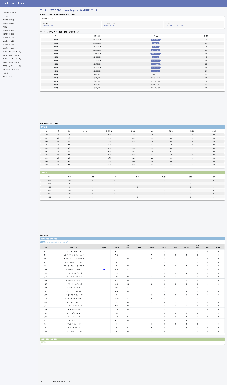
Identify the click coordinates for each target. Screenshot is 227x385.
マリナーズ (155, 43)
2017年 (48, 242)
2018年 (43, 242)
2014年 (65, 242)
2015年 (59, 242)
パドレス (155, 57)
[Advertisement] (93, 106)
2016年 (54, 242)
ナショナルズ (155, 50)
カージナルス (155, 71)
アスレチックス (156, 53)
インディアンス (156, 40)
